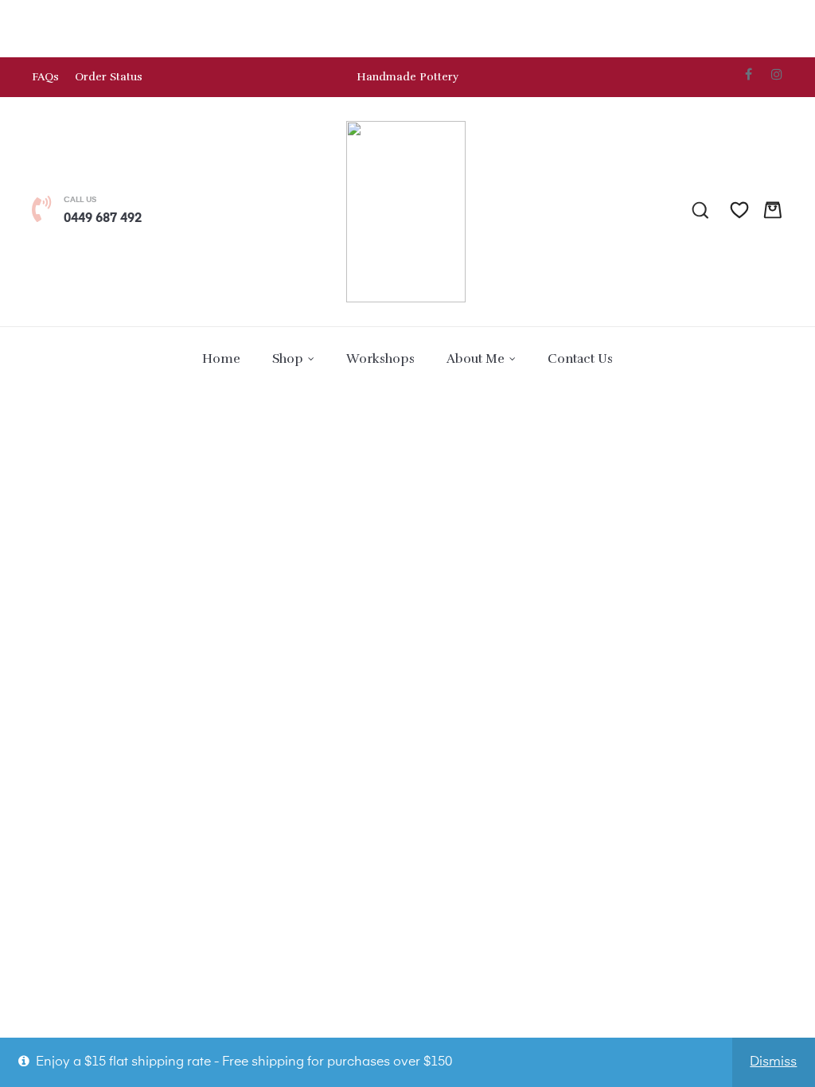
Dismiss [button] (773, 1062)
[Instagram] (776, 74)
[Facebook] (749, 74)
